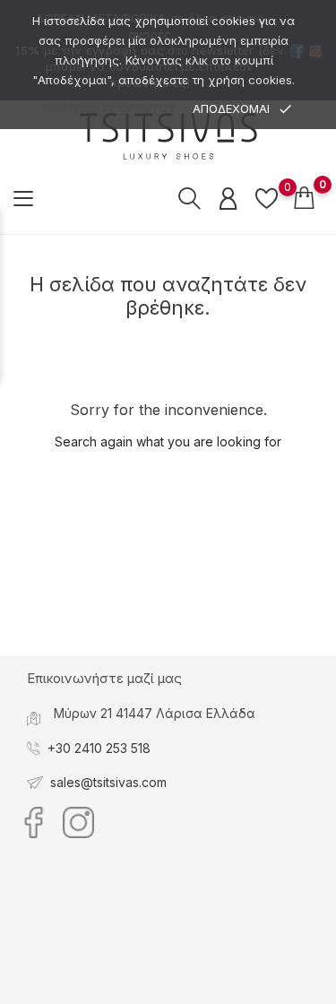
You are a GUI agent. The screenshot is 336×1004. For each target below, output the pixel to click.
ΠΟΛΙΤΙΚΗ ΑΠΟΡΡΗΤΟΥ (110, 109)
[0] (266, 198)
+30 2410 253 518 (99, 748)
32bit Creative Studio (204, 989)
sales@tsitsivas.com (108, 782)
